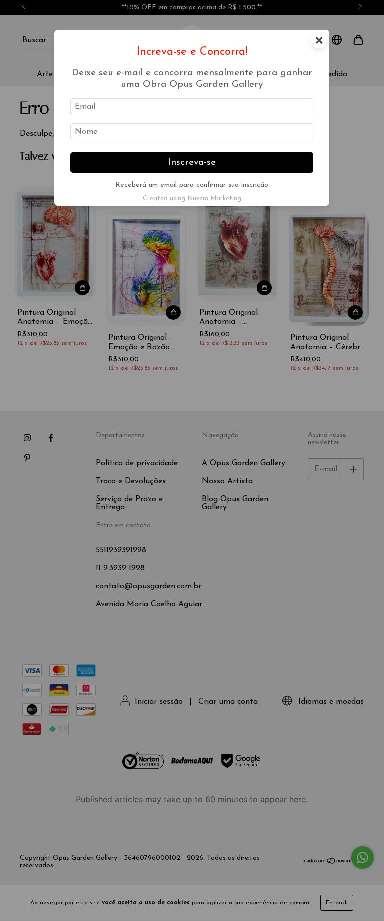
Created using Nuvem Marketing (192, 198)
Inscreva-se (192, 162)
